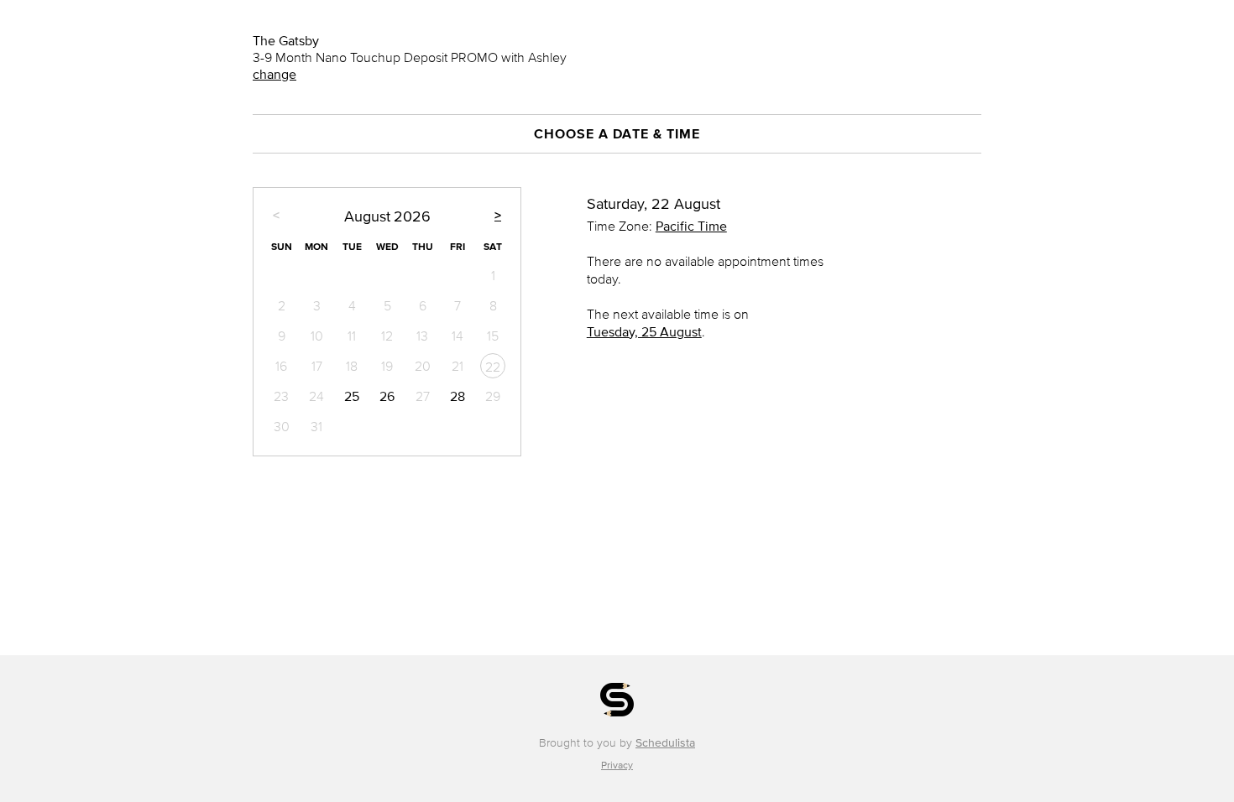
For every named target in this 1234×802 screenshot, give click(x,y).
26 (387, 396)
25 (351, 396)
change (274, 73)
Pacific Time (691, 225)
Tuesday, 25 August (644, 331)
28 (457, 396)
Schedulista (665, 743)
